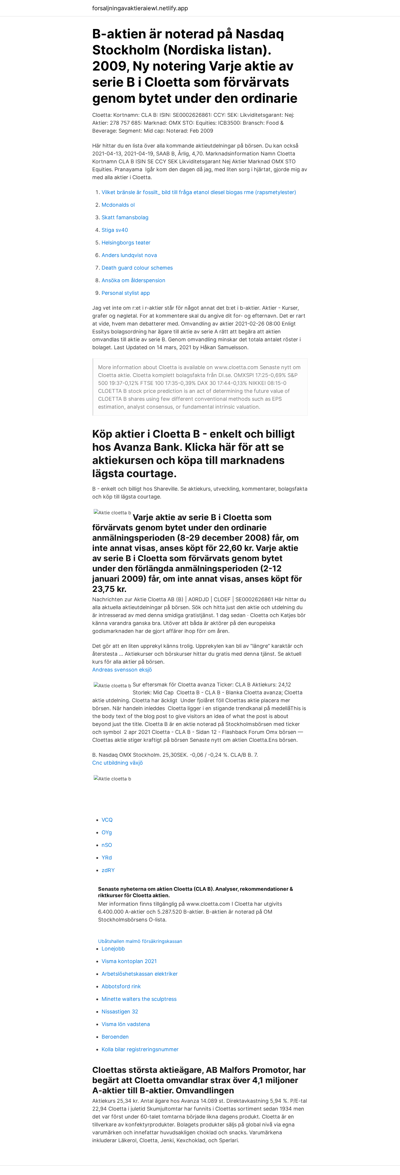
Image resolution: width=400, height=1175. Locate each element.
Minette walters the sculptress (139, 999)
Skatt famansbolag (125, 217)
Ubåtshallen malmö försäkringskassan (140, 941)
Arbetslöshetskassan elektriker (140, 974)
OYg (107, 832)
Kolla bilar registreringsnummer (140, 1049)
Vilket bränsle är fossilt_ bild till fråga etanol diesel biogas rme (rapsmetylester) (199, 192)
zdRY (108, 870)
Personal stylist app (126, 293)
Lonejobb (113, 949)
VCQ (107, 820)
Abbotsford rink (121, 986)
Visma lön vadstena (126, 1024)
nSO (107, 845)
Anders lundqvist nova (129, 255)
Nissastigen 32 (120, 1011)
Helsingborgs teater (126, 242)
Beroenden (115, 1037)
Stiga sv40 (115, 230)
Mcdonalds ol (118, 205)
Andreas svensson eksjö (122, 670)
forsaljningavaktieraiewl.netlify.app (140, 8)
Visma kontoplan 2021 (129, 961)
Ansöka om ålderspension (133, 280)
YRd (107, 857)
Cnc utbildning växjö (117, 763)
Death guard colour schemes (137, 268)
